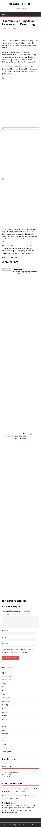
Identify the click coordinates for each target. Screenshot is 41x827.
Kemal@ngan (7, 705)
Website (5, 643)
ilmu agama (6, 698)
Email (4, 637)
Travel (4, 744)
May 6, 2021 (6, 29)
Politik (4, 726)
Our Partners (8, 777)
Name (4, 631)
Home (4, 14)
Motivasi (5, 712)
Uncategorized (7, 752)
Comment (5, 614)
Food (4, 691)
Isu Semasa (6, 701)
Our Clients (8, 774)
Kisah (4, 709)
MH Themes (33, 825)
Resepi (4, 730)
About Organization (11, 772)
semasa (5, 734)
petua (4, 723)
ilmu (3, 694)
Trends (4, 748)
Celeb (4, 683)
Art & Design (6, 680)
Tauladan (5, 741)
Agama (4, 673)
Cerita (4, 687)
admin (14, 29)
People (4, 719)
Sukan (4, 737)
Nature (4, 716)
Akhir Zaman (6, 676)
